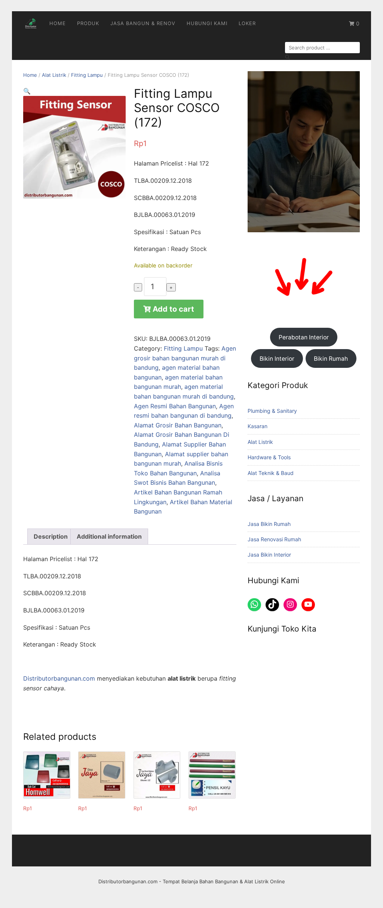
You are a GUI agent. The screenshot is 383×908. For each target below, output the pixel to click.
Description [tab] (51, 536)
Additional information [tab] (109, 536)
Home (57, 23)
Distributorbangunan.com (59, 678)
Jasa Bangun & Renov (142, 23)
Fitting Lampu (87, 75)
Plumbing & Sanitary (272, 411)
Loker (247, 23)
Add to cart (173, 309)
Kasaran (257, 426)
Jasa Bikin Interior (269, 554)
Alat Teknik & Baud (271, 473)
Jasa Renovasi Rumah (274, 539)
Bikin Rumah (331, 358)
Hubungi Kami (207, 23)
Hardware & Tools (269, 457)
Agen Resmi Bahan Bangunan (175, 406)
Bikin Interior (277, 358)
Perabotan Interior (304, 337)
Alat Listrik (54, 75)
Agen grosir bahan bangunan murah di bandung (185, 358)
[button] (27, 91)
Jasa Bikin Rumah (269, 524)
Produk (88, 23)
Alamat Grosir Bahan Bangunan (177, 425)
